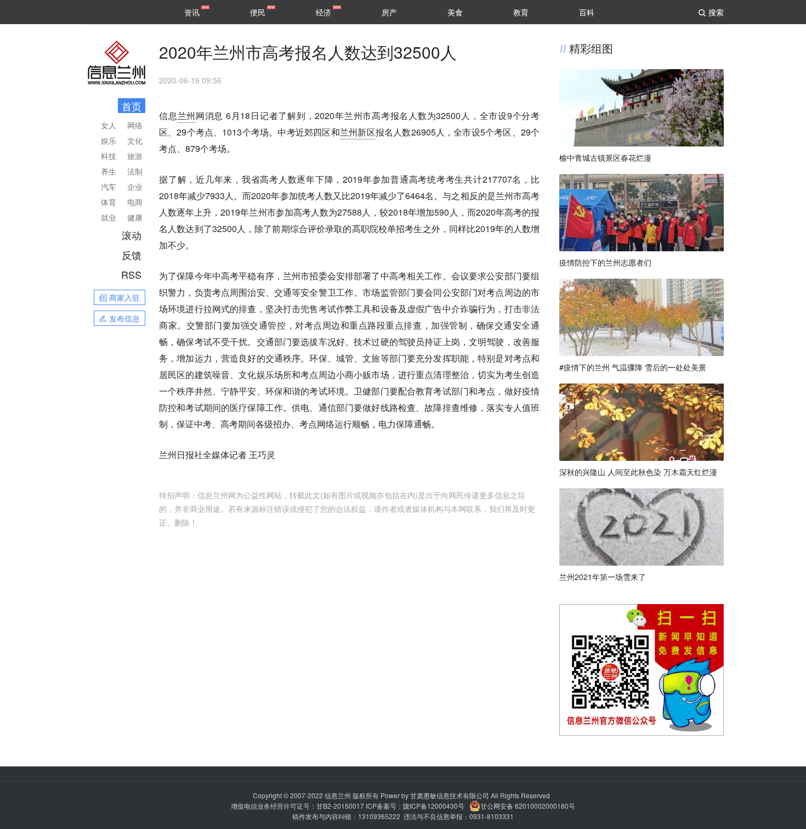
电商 (135, 201)
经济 (323, 12)
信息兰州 (338, 795)
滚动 (131, 235)
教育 (521, 12)
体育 (108, 201)
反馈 (131, 254)
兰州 (187, 115)
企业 (135, 186)
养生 (108, 171)
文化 (135, 140)
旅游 (135, 155)
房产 (389, 12)
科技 (108, 155)
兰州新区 (358, 132)
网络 (135, 125)
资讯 (192, 12)
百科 (586, 12)
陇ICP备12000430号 (433, 805)
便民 (257, 12)
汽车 (108, 186)
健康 (135, 217)
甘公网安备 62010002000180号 (527, 805)
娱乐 (108, 140)
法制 (135, 171)
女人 (108, 125)
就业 (108, 217)
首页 (131, 106)
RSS (131, 274)
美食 (455, 12)
